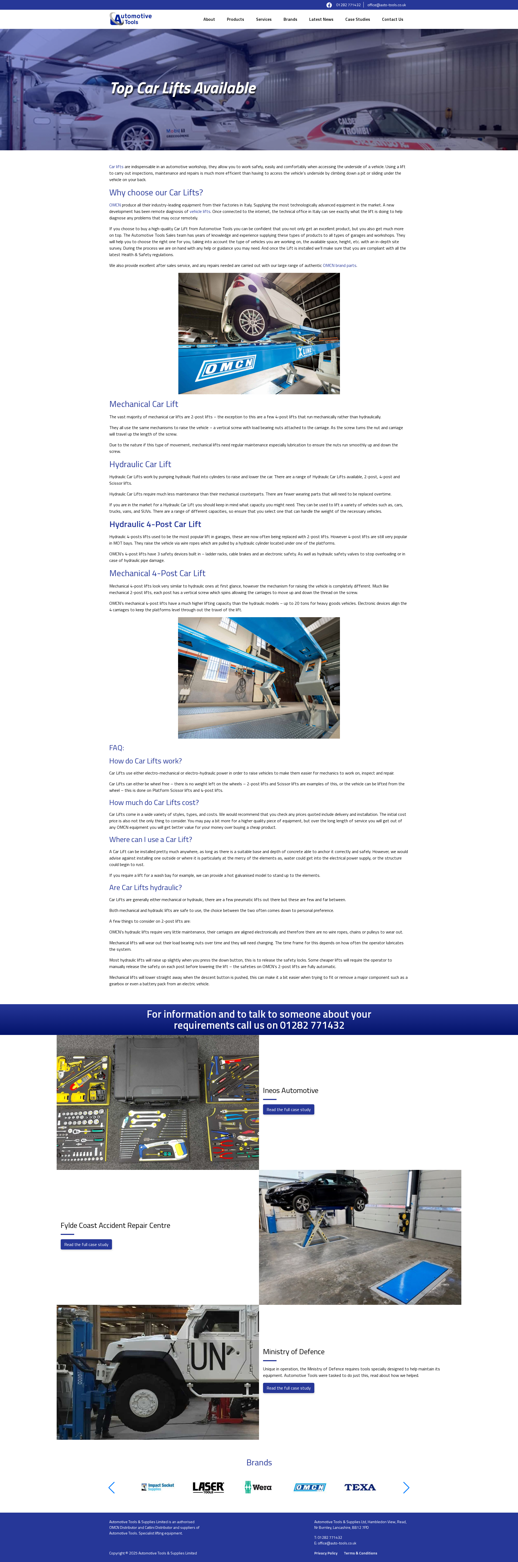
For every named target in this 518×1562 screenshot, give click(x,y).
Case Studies (357, 19)
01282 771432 (348, 5)
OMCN (115, 205)
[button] (111, 1488)
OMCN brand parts (339, 265)
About (209, 19)
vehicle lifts (200, 211)
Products (235, 19)
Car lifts (116, 166)
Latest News (321, 19)
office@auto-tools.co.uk (386, 5)
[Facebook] (329, 4)
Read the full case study (289, 1109)
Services (264, 19)
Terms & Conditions (360, 1553)
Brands (290, 19)
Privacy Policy (326, 1553)
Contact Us (392, 19)
